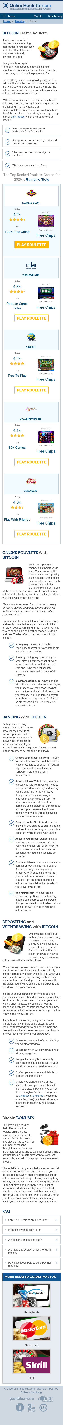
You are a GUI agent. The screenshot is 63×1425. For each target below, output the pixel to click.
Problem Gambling (31, 1392)
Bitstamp (38, 1095)
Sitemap (41, 1388)
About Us (53, 1388)
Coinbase (24, 1095)
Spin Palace (17, 116)
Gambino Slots (37, 179)
